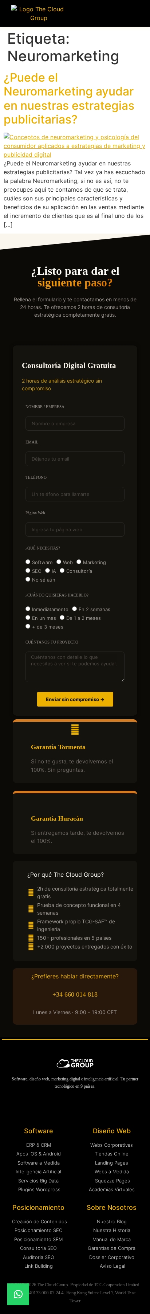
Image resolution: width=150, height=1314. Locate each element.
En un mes (44, 618)
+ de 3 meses (47, 627)
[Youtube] (68, 1107)
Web (68, 562)
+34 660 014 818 (75, 994)
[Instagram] (53, 1107)
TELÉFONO (36, 478)
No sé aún (43, 580)
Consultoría (79, 571)
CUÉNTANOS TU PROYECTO (51, 642)
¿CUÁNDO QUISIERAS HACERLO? (56, 595)
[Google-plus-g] (97, 1107)
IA (54, 571)
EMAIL (32, 442)
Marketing (94, 562)
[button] (135, 13)
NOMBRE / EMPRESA (44, 407)
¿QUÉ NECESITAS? (42, 548)
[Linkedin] (39, 1107)
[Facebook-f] (82, 1107)
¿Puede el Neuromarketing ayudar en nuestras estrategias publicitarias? (69, 98)
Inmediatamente (50, 609)
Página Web (35, 513)
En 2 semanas (94, 609)
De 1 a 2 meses (83, 618)
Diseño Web (112, 1131)
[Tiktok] (111, 1107)
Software (42, 562)
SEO (37, 571)
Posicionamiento (38, 1207)
